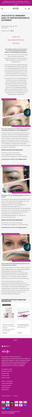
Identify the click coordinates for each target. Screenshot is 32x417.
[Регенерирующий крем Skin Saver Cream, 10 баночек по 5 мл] (23, 313)
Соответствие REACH (7, 383)
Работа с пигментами (6, 381)
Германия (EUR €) (5, 395)
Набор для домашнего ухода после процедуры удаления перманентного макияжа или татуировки (8, 327)
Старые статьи (16, 36)
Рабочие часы (5, 389)
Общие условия (5, 377)
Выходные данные (6, 385)
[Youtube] (4, 346)
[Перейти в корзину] (29, 9)
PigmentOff (17, 411)
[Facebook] (2, 346)
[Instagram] (7, 346)
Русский (15, 395)
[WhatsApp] (9, 346)
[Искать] (25, 9)
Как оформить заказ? (6, 369)
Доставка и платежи (6, 371)
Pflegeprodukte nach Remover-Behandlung (13, 300)
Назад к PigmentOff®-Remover (16, 40)
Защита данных (5, 387)
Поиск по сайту (5, 375)
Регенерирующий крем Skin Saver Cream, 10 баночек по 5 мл (23, 326)
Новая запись (16, 43)
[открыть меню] (2, 8)
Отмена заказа (5, 373)
